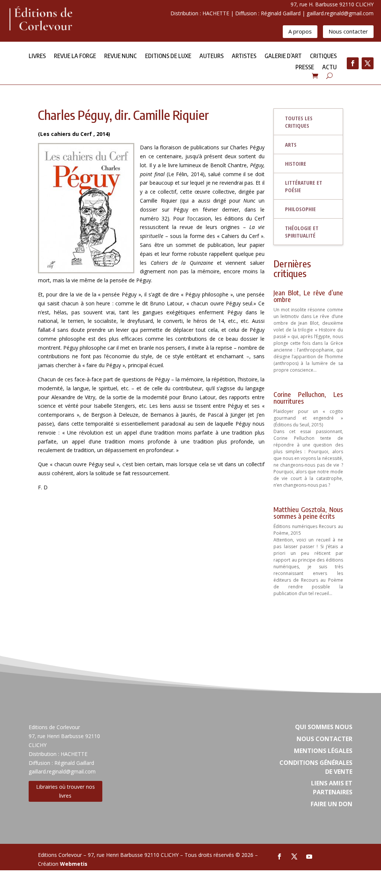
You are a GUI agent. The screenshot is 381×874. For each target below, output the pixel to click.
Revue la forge (75, 56)
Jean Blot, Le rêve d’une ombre (308, 295)
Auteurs (211, 56)
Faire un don (331, 804)
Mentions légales (323, 751)
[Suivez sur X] (368, 63)
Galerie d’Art (283, 56)
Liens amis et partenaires (331, 787)
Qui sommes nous (323, 727)
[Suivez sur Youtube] (309, 856)
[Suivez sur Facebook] (353, 63)
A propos (300, 31)
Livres (37, 56)
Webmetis (73, 863)
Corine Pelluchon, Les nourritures (308, 397)
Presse (304, 67)
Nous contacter (348, 31)
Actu (329, 67)
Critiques (323, 56)
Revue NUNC (120, 56)
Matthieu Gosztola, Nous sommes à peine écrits (308, 512)
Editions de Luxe (168, 56)
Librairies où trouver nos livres (65, 791)
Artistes (244, 56)
